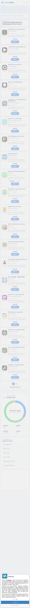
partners (9, 580)
